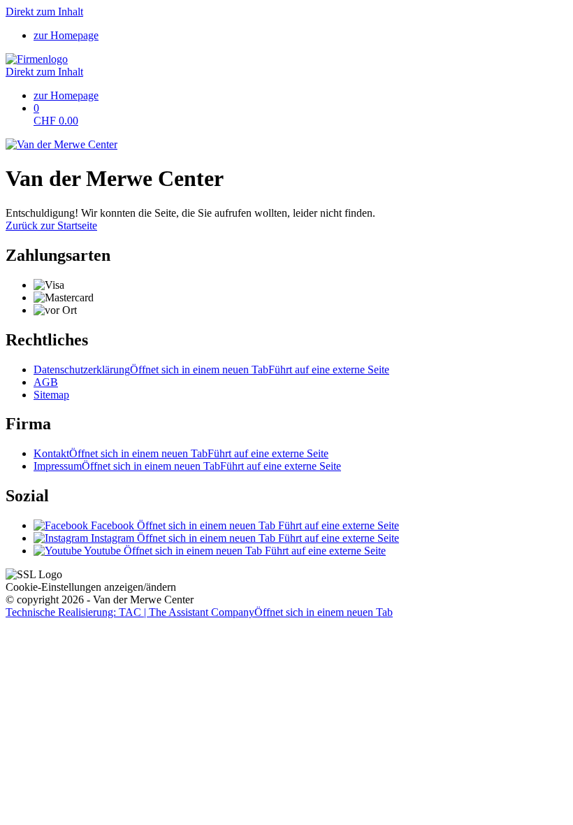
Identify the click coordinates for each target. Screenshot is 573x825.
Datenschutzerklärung (211, 369)
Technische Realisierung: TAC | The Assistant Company (199, 612)
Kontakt (181, 453)
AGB (46, 382)
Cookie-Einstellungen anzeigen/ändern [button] (91, 587)
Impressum (187, 466)
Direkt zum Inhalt (44, 11)
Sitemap (51, 395)
